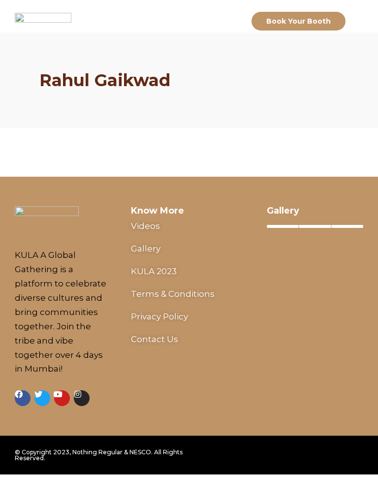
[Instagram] (82, 398)
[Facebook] (23, 398)
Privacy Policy (159, 316)
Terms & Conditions (173, 294)
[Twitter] (42, 398)
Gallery (145, 248)
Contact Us (154, 339)
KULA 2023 (154, 271)
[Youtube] (62, 398)
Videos (145, 226)
